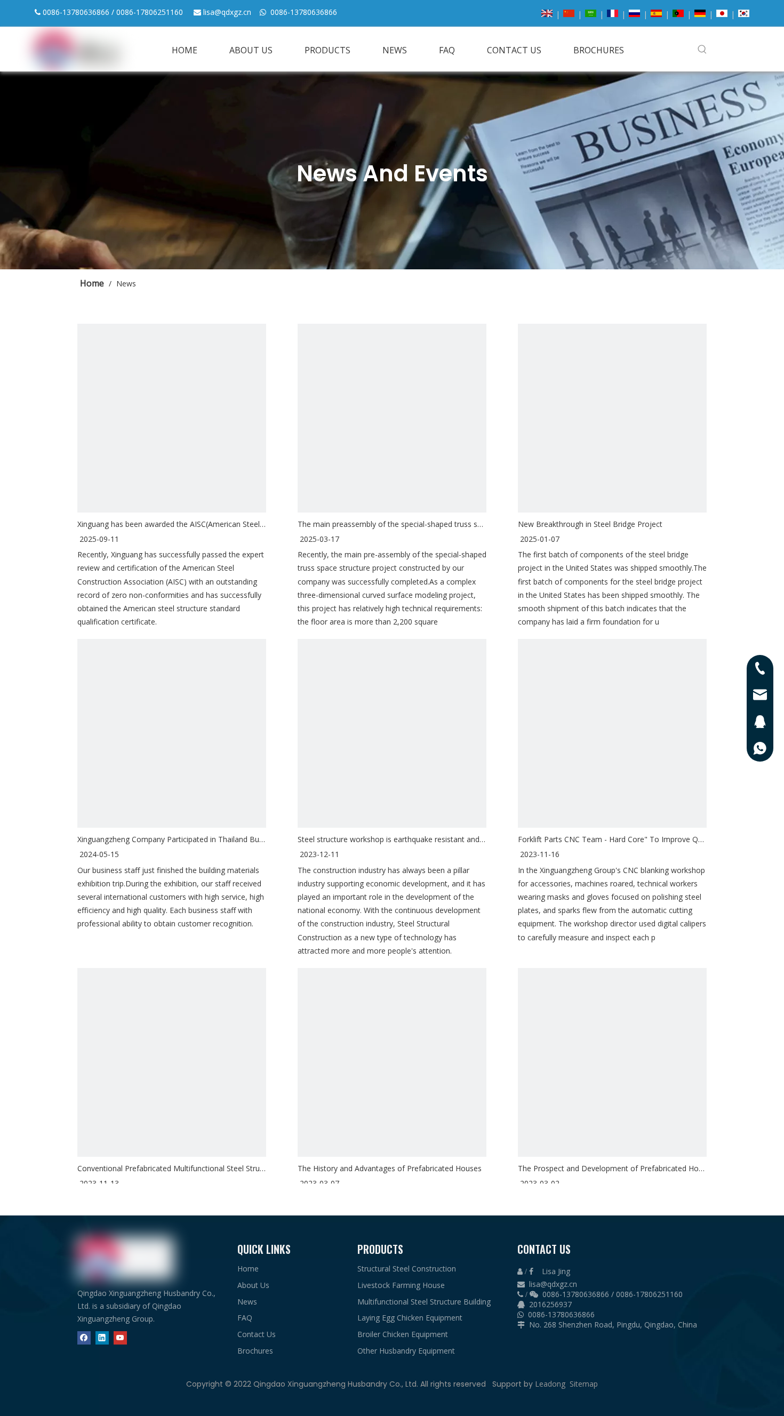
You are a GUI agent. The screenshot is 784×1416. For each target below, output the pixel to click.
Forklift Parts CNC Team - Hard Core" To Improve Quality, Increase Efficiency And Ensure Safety (612, 839)
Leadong (550, 1384)
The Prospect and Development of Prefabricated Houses (612, 1168)
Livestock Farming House (401, 1285)
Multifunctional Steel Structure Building (424, 1302)
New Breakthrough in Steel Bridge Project (590, 524)
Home (248, 1268)
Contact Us (256, 1334)
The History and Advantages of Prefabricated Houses (390, 1168)
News (247, 1302)
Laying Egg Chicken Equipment (409, 1318)
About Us (253, 1285)
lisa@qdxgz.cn (227, 12)
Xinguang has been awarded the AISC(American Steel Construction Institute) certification (171, 524)
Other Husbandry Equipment (406, 1351)
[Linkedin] (102, 1337)
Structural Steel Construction (406, 1268)
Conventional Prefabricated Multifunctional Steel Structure (171, 1168)
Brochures (255, 1351)
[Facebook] (84, 1337)
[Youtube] (120, 1337)
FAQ (244, 1318)
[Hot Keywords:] (702, 49)
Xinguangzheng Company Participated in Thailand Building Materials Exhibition (171, 839)
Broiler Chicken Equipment (402, 1334)
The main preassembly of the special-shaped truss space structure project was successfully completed (392, 524)
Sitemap (584, 1384)
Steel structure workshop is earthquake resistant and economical (392, 839)
